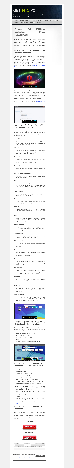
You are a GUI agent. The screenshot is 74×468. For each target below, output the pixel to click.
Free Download (27, 443)
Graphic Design (54, 20)
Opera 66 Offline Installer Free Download (34, 446)
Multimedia (16, 22)
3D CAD (46, 20)
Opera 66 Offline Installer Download (38, 444)
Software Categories (25, 20)
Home (16, 20)
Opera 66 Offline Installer (19, 444)
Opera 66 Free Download (40, 443)
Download (17, 443)
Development (24, 22)
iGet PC (23, 10)
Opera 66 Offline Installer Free (20, 446)
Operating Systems (37, 20)
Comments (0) (40, 455)
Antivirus (32, 22)
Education (39, 22)
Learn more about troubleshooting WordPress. (24, 458)
